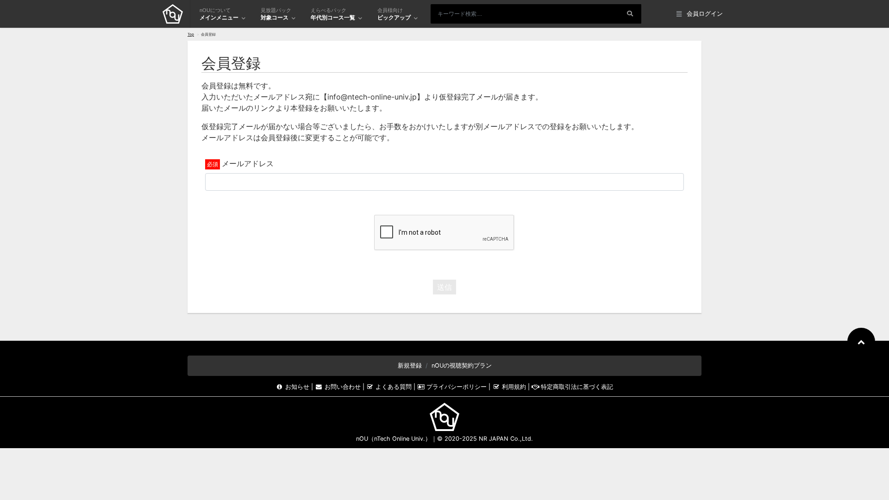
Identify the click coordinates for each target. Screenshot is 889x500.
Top (191, 34)
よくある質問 (393, 386)
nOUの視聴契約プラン (462, 365)
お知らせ (297, 386)
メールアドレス (248, 163)
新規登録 (410, 365)
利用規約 (513, 386)
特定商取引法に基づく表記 (576, 386)
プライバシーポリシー (456, 386)
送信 (444, 287)
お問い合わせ (342, 386)
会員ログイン (705, 13)
